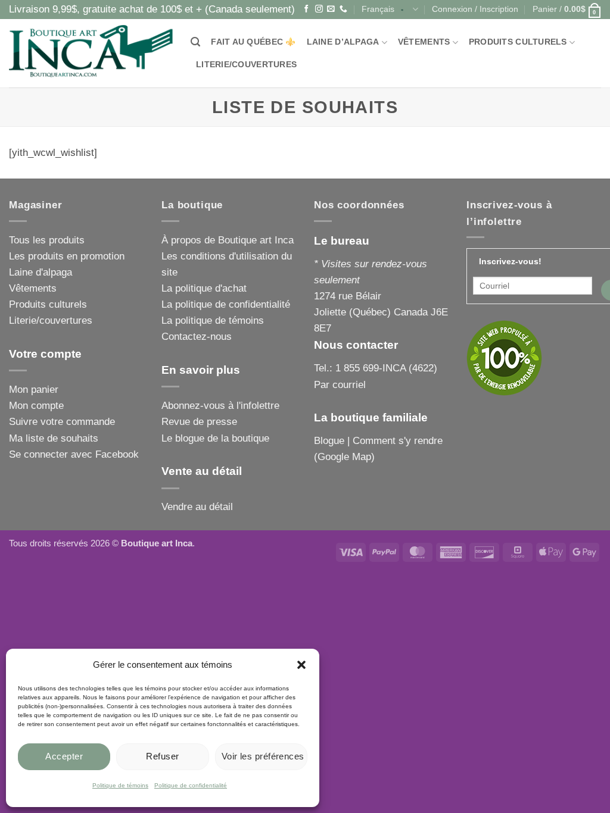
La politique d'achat (204, 288)
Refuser (162, 756)
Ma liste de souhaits (53, 438)
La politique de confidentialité (225, 304)
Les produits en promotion (67, 256)
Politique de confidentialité (190, 785)
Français (378, 9)
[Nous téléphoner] (343, 9)
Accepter (64, 756)
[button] (301, 665)
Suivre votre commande (62, 421)
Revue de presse (199, 421)
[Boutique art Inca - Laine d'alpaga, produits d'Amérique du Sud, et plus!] (91, 53)
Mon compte (36, 405)
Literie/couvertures (246, 64)
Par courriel (340, 384)
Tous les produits (47, 240)
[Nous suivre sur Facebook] (306, 9)
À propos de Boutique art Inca (227, 240)
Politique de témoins (120, 785)
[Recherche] (195, 42)
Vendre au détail (197, 506)
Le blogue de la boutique (215, 438)
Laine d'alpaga (40, 272)
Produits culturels (518, 41)
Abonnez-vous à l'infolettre (220, 405)
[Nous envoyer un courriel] (331, 9)
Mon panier (33, 389)
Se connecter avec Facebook (74, 454)
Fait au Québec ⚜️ (253, 41)
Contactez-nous (196, 336)
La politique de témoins (212, 320)
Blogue (329, 440)
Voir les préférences (263, 756)
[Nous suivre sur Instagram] (319, 9)
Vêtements (424, 41)
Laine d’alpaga (343, 41)
